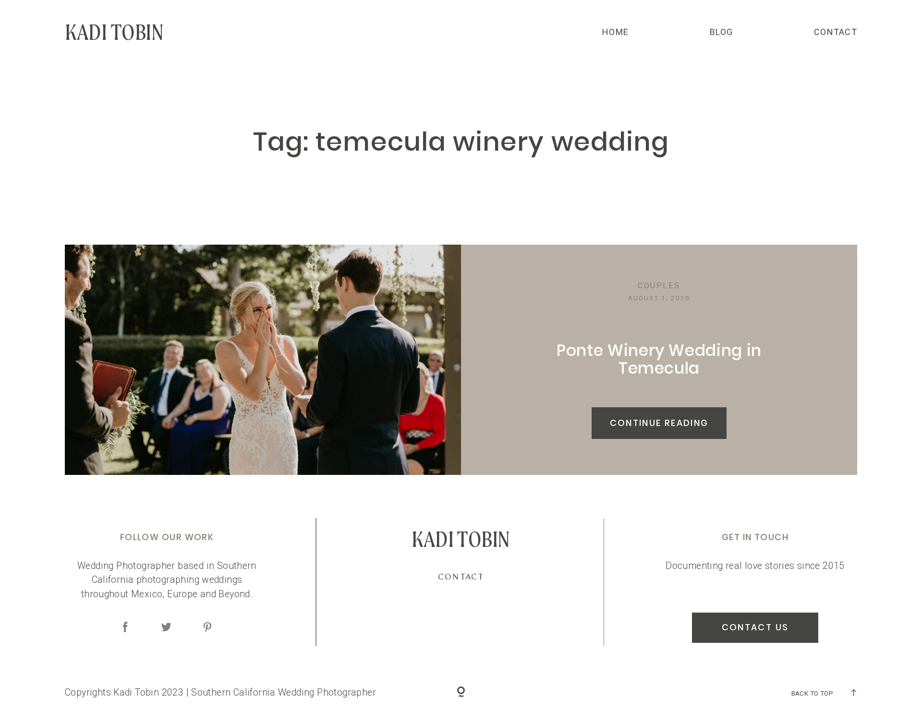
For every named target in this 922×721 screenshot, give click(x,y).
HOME (615, 32)
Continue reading (659, 423)
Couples (659, 285)
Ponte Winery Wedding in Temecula (659, 359)
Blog (721, 32)
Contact (835, 32)
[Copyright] (461, 692)
